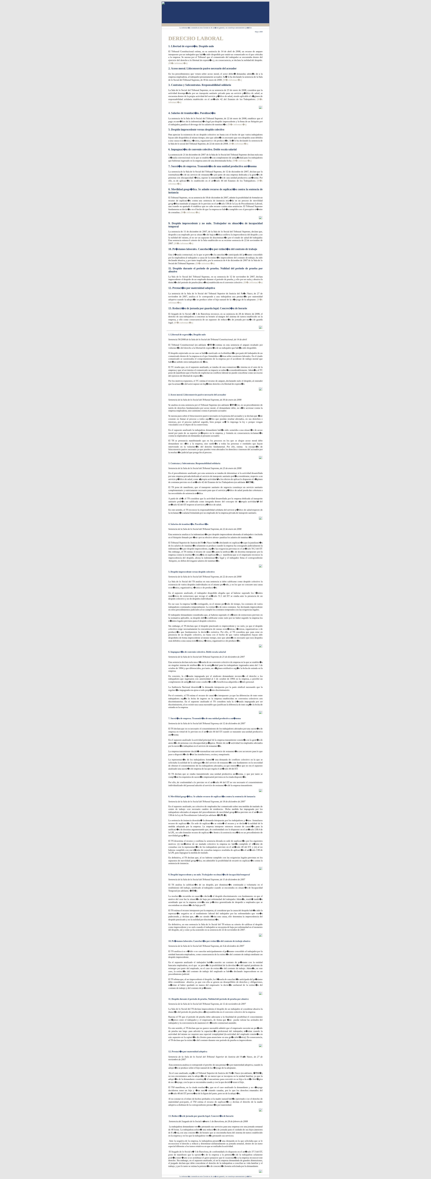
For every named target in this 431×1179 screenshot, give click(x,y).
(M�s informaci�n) (177, 63)
